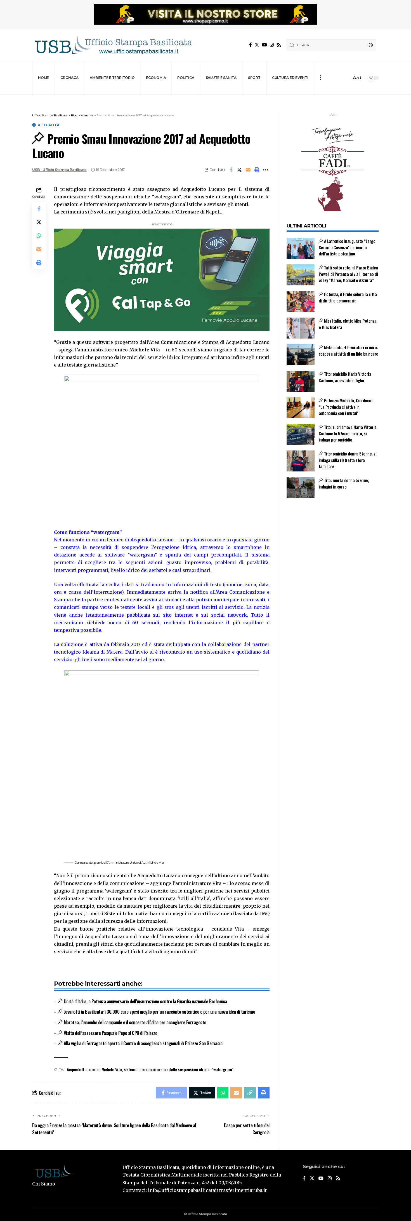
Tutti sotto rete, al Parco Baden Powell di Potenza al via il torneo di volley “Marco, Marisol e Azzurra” (348, 273)
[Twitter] (257, 45)
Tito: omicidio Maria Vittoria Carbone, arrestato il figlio (345, 377)
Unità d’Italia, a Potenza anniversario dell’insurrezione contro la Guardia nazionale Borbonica (145, 1001)
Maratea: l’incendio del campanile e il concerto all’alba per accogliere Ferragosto (135, 1022)
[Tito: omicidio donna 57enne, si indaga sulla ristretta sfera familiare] (301, 460)
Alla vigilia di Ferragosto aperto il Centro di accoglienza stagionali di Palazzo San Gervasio (143, 1043)
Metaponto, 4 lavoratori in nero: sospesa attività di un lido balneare (348, 350)
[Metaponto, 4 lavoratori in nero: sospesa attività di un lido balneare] (301, 354)
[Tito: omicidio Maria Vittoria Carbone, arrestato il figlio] (301, 381)
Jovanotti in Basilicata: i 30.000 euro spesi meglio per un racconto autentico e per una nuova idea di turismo (159, 1011)
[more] (320, 78)
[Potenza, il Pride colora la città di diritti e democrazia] (301, 301)
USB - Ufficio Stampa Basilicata (59, 170)
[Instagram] (271, 45)
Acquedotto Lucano (83, 1069)
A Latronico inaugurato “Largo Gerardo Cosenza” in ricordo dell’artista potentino (347, 247)
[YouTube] (264, 45)
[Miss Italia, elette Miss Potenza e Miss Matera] (301, 328)
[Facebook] (250, 45)
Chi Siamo (43, 1184)
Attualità (49, 125)
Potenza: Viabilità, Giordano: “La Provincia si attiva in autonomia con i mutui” (345, 406)
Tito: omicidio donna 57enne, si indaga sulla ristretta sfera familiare (348, 459)
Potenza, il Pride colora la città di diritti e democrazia (348, 297)
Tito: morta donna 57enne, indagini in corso (344, 483)
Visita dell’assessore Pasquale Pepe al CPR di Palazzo (110, 1032)
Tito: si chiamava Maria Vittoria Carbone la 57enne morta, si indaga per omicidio (348, 433)
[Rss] (278, 45)
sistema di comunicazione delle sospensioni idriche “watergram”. (179, 1069)
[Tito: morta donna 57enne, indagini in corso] (301, 487)
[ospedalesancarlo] (205, 98)
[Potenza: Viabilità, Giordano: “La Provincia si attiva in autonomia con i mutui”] (301, 407)
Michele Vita (111, 1069)
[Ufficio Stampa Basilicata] (113, 45)
